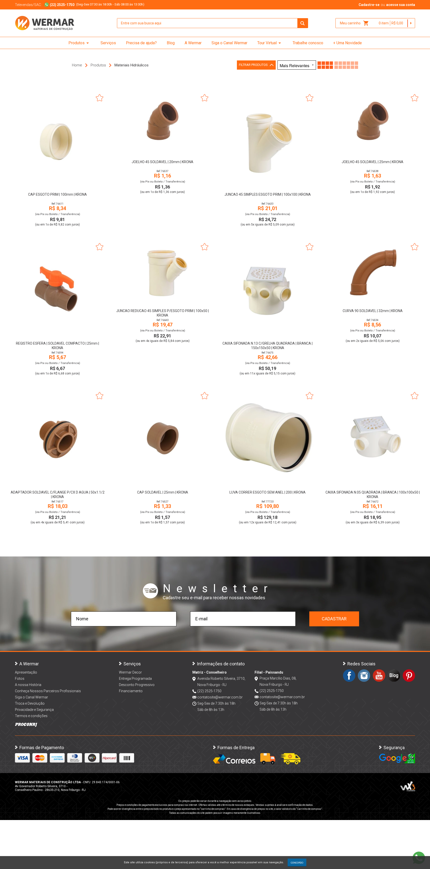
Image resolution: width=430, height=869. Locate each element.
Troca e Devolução (30, 703)
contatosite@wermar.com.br (220, 697)
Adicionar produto (57, 181)
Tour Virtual (270, 43)
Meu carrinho (354, 23)
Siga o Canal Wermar (229, 43)
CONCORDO (297, 862)
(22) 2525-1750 (209, 691)
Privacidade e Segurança (34, 710)
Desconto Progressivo (137, 685)
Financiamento (131, 691)
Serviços (108, 43)
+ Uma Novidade (347, 43)
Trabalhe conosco (308, 43)
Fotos (19, 679)
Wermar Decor (130, 672)
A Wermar (193, 43)
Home (77, 65)
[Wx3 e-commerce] (407, 786)
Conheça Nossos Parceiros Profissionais (48, 691)
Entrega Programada (135, 679)
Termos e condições (31, 716)
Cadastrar (334, 618)
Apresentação (26, 672)
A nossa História (28, 685)
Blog (171, 43)
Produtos (79, 43)
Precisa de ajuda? (141, 43)
